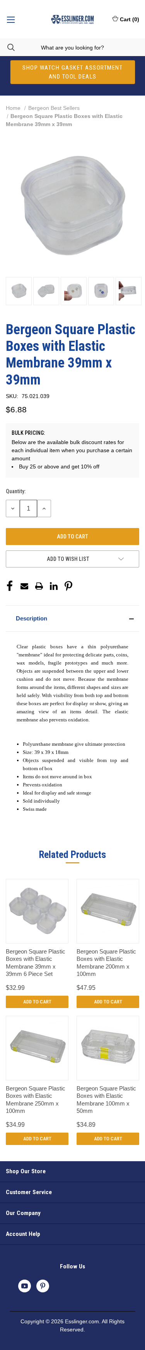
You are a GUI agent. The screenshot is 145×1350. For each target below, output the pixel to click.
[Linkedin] (54, 586)
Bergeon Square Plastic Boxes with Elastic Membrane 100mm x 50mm (106, 1099)
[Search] (7, 47)
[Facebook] (10, 586)
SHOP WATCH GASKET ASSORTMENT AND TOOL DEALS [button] (72, 72)
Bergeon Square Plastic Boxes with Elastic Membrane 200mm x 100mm (106, 962)
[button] (72, 618)
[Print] (39, 586)
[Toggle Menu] (10, 19)
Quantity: (16, 491)
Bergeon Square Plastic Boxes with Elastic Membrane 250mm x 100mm (35, 1099)
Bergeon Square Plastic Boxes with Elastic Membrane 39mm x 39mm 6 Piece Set (35, 962)
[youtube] (24, 1286)
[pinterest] (42, 1286)
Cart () (129, 19)
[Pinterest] (68, 586)
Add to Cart (37, 1002)
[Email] (24, 586)
